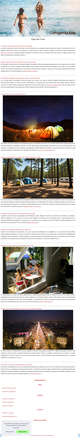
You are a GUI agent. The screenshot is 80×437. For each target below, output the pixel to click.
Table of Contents (42, 435)
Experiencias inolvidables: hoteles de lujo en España (15, 229)
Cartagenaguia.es (33, 435)
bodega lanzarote (32, 222)
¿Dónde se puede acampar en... (10, 427)
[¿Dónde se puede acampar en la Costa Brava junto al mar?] (38, 270)
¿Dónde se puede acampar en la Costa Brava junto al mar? (17, 245)
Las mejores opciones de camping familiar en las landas (16, 364)
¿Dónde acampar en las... (8, 402)
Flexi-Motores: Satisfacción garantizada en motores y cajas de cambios (20, 78)
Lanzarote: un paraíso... (8, 405)
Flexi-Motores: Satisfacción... (9, 391)
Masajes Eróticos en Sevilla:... (9, 388)
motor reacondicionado (54, 85)
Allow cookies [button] (22, 431)
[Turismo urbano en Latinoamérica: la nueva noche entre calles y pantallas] (38, 330)
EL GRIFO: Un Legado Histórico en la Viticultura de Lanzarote (18, 213)
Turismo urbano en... (7, 423)
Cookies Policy (50, 435)
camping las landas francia (45, 150)
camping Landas (34, 373)
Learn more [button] (16, 427)
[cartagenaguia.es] (40, 18)
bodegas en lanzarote (7, 52)
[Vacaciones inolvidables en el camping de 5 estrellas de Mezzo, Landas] (38, 178)
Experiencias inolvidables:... (9, 430)
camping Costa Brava (44, 301)
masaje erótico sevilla (29, 71)
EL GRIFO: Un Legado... (8, 412)
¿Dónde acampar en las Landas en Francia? (13, 94)
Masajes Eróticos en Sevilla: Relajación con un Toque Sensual (18, 62)
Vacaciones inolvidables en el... (9, 416)
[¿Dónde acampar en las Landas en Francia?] (38, 118)
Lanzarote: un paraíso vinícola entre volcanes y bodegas (16, 46)
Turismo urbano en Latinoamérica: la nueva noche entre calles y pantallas (21, 308)
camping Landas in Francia (31, 206)
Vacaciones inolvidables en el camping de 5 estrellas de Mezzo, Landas (21, 157)
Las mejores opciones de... (8, 398)
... (24, 55)
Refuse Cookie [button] (10, 431)
